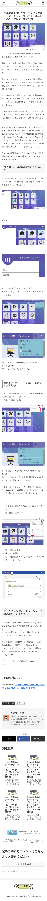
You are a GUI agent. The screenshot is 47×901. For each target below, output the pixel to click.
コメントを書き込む (23, 864)
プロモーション (10, 703)
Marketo (21, 703)
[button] (38, 738)
